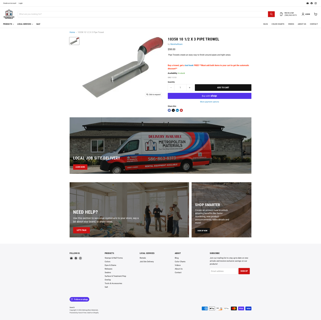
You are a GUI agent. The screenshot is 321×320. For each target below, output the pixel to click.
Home (72, 32)
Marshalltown (176, 44)
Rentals (143, 258)
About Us (302, 24)
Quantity (171, 82)
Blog (265, 24)
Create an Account (9, 3)
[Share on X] (173, 110)
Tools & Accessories (113, 283)
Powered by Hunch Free (78, 313)
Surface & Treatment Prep (115, 276)
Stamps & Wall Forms (114, 258)
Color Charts (278, 24)
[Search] (271, 14)
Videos (291, 24)
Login (21, 3)
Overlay (108, 280)
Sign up (244, 271)
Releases (108, 269)
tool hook (189, 65)
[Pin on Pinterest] (181, 110)
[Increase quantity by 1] (189, 87)
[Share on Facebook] (169, 110)
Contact (314, 24)
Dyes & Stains (110, 265)
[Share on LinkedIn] (177, 110)
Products (8, 24)
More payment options (209, 102)
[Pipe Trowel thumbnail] (74, 41)
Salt (38, 24)
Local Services (24, 24)
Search (72, 307)
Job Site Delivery (147, 261)
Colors (107, 261)
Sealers (108, 272)
